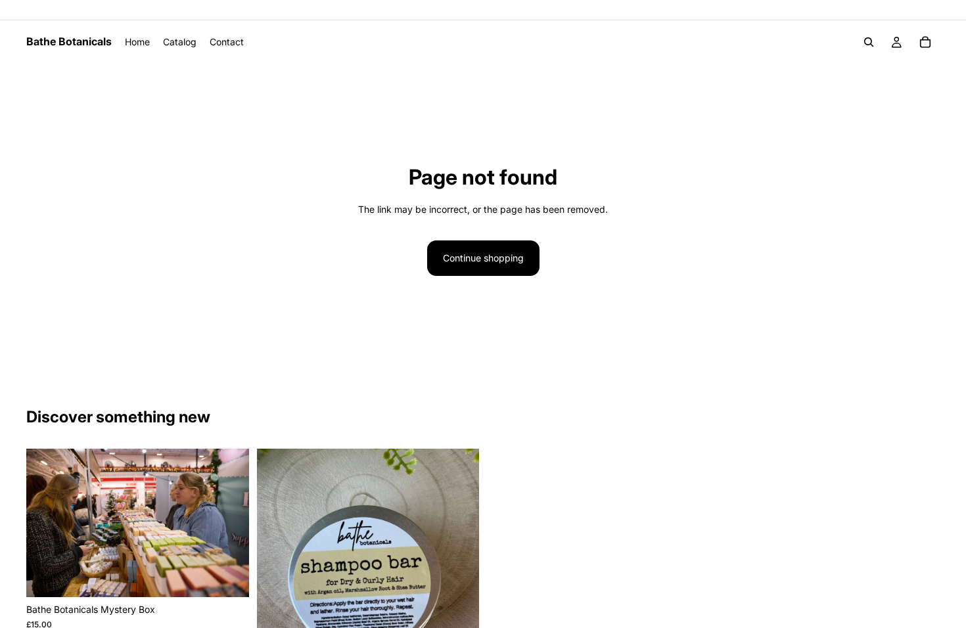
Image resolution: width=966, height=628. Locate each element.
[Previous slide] (46, 522)
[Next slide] (229, 522)
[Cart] (925, 42)
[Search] (868, 42)
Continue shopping (483, 257)
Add (240, 576)
